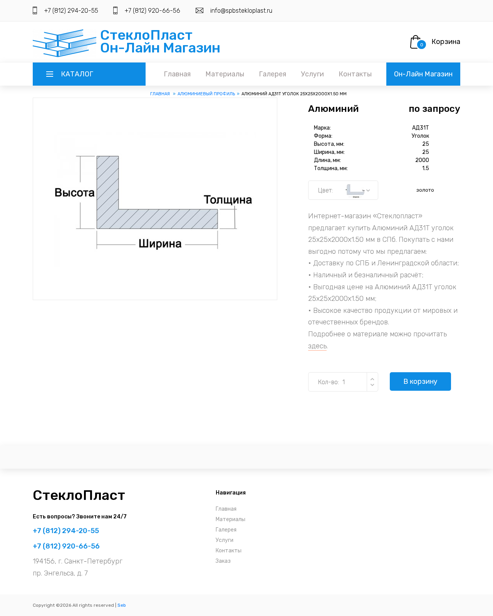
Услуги (312, 74)
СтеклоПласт (79, 495)
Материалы (224, 74)
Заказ (223, 561)
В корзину (420, 381)
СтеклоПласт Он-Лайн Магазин (160, 41)
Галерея (272, 74)
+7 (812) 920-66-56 (152, 10)
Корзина (445, 41)
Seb (121, 605)
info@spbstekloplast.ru (241, 10)
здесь (317, 346)
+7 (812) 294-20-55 (71, 10)
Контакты (355, 74)
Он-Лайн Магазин (423, 74)
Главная (177, 74)
